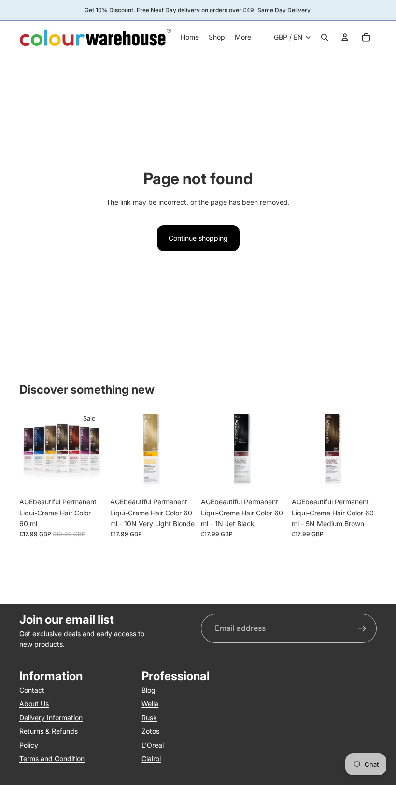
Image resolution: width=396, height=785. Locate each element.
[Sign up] (362, 628)
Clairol (151, 759)
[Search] (324, 37)
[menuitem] (243, 37)
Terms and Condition (52, 759)
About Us (34, 703)
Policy (28, 745)
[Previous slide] (30, 450)
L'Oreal (152, 745)
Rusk (149, 718)
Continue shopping (198, 238)
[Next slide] (93, 450)
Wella (149, 703)
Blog (148, 690)
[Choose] (89, 477)
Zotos (150, 731)
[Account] (344, 37)
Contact (31, 690)
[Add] (180, 477)
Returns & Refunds (48, 731)
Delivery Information (51, 718)
